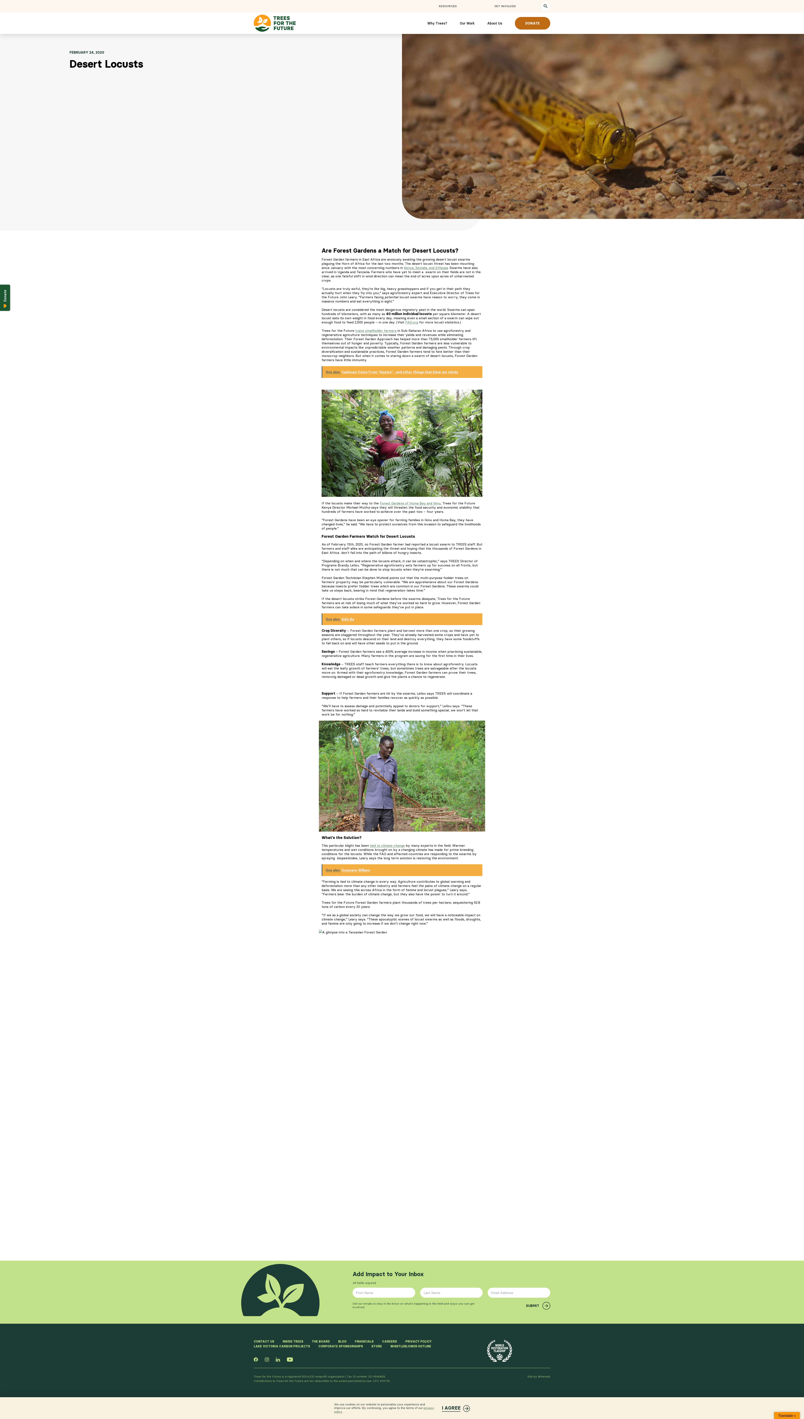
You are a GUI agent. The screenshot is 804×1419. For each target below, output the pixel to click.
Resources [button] (448, 6)
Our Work (467, 23)
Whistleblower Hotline (410, 1346)
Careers (389, 1341)
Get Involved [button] (505, 6)
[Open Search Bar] (545, 6)
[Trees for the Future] (275, 23)
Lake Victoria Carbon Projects (282, 1346)
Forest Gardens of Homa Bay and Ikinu (410, 503)
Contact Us (264, 1341)
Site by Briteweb (538, 1376)
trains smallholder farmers (376, 330)
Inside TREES (293, 1341)
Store (376, 1346)
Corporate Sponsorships (340, 1346)
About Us (494, 23)
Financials (364, 1341)
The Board (321, 1341)
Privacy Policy (418, 1341)
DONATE (532, 23)
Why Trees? (437, 23)
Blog (342, 1341)
